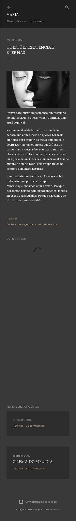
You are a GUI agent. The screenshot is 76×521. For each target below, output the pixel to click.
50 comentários (35, 468)
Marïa (12, 14)
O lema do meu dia (33, 461)
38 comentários (35, 425)
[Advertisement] (38, 369)
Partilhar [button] (11, 218)
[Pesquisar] (67, 6)
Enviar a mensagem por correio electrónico (31, 224)
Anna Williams (51, 509)
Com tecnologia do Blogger (41, 501)
